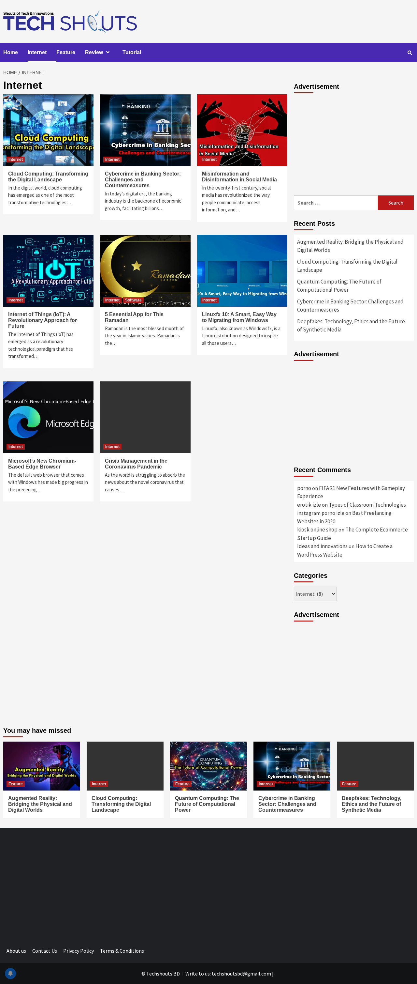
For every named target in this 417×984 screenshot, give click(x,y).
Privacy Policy (78, 950)
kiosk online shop (317, 529)
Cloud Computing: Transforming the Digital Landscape (48, 176)
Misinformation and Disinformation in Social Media (239, 176)
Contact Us (44, 950)
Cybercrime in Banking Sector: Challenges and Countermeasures (143, 179)
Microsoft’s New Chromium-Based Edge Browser (42, 463)
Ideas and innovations (322, 546)
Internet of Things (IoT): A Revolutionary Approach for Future (42, 320)
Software (133, 300)
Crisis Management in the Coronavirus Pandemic (136, 463)
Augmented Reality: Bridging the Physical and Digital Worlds (350, 246)
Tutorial (131, 52)
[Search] (410, 53)
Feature (65, 52)
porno (304, 488)
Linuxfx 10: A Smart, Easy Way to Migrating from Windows (239, 317)
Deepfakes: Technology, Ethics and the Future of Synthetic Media (351, 325)
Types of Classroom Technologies (367, 504)
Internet (37, 52)
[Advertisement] (354, 143)
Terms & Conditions (122, 950)
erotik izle (309, 504)
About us (16, 950)
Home (10, 52)
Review (94, 52)
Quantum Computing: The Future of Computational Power (339, 286)
